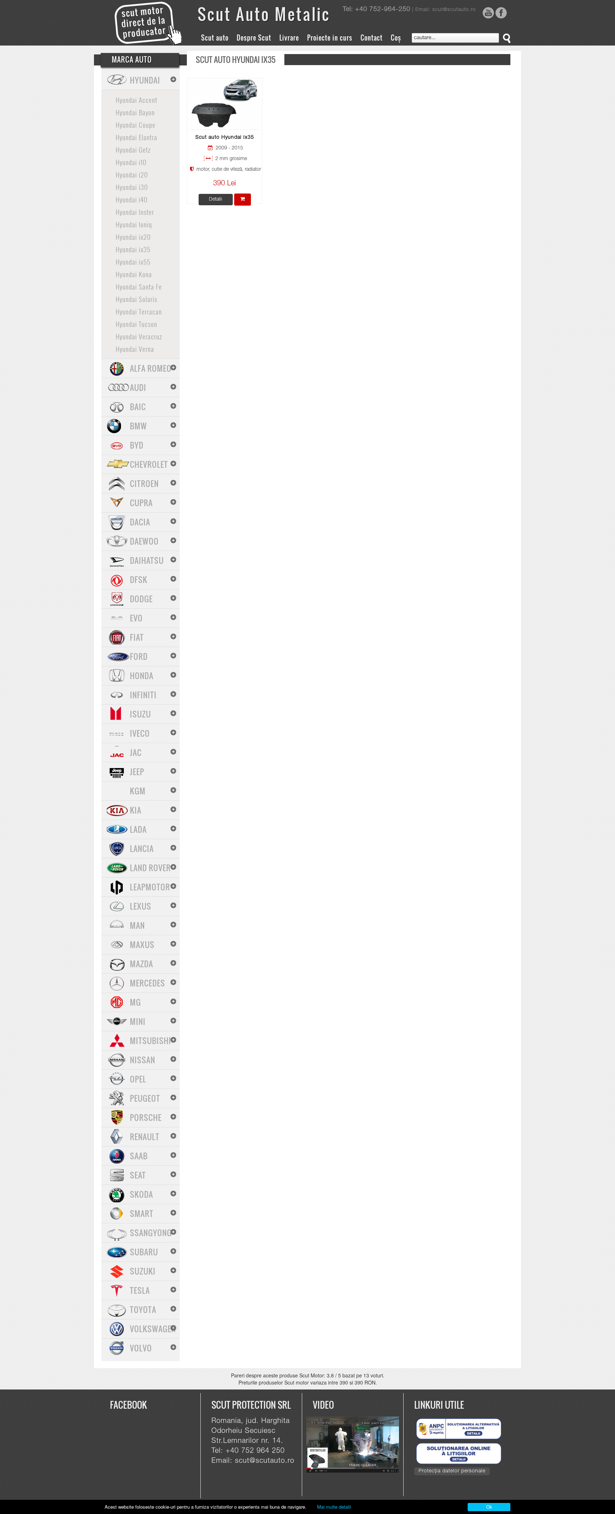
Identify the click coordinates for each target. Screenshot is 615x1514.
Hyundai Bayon (135, 112)
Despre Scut (254, 37)
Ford (139, 656)
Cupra (141, 502)
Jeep (137, 771)
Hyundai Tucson (136, 324)
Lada (138, 829)
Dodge (141, 598)
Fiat (137, 637)
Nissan (142, 1059)
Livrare (289, 37)
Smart (141, 1213)
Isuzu (140, 714)
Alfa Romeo (151, 368)
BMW (138, 426)
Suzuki (143, 1271)
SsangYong (151, 1232)
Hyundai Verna (135, 349)
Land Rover (150, 867)
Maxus (142, 944)
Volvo (141, 1348)
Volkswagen (153, 1328)
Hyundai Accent (136, 100)
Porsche (146, 1117)
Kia (135, 810)
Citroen (144, 483)
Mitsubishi (150, 1040)
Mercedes (147, 983)
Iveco (140, 733)
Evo (136, 618)
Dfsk (138, 579)
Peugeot (145, 1098)
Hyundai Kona (134, 274)
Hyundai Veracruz (139, 336)
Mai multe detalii (334, 1506)
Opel (138, 1079)
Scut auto (214, 37)
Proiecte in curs (329, 37)
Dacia (140, 522)
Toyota (143, 1309)
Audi (138, 387)
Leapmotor (150, 887)
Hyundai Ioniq (134, 224)
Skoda (141, 1194)
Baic (138, 406)
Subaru (144, 1252)
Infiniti (143, 694)
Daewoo (144, 541)
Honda (141, 675)
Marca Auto (132, 59)
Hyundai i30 (132, 187)
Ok (489, 1506)
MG (135, 1002)
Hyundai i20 (132, 174)
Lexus (140, 906)
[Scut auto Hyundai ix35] (225, 103)
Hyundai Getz (133, 149)
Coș (396, 37)
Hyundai (145, 80)
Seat (138, 1175)
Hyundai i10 (131, 162)
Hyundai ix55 (133, 261)
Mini (138, 1021)
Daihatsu (147, 560)
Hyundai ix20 (133, 237)
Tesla (140, 1290)
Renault (144, 1136)
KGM (138, 790)
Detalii (215, 199)
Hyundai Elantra (136, 137)
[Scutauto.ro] (356, 1445)
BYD (136, 445)
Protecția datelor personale (452, 1471)
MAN (137, 925)
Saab (139, 1155)
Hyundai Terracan (139, 311)
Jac (136, 752)
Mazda (141, 963)
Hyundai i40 (132, 199)
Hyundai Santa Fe (139, 286)
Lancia (142, 848)
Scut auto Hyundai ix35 (224, 137)
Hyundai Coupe (136, 124)
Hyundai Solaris (136, 299)
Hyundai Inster (135, 212)
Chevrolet (149, 464)
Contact (372, 37)
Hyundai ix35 (133, 249)
